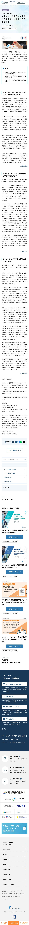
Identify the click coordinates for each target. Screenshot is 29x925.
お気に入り (25, 38)
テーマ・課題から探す (10, 469)
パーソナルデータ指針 (7, 893)
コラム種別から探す (9, 473)
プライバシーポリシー (15, 891)
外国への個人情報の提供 (7, 896)
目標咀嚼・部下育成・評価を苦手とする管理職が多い (15, 77)
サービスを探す (21, 2)
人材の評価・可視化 (13, 6)
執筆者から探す (8, 481)
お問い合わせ (9, 696)
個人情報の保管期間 (19, 893)
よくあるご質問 (7, 879)
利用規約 (17, 896)
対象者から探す (8, 477)
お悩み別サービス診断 (9, 884)
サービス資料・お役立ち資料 (14, 684)
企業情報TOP (5, 891)
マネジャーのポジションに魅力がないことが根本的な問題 (15, 73)
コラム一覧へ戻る (14, 450)
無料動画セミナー (11, 719)
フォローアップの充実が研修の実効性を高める (15, 80)
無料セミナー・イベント (12, 707)
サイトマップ (5, 899)
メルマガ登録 (4, 923)
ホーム (2, 5)
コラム (6, 6)
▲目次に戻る (23, 166)
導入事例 (5, 854)
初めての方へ (6, 874)
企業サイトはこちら (12, 828)
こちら (16, 739)
